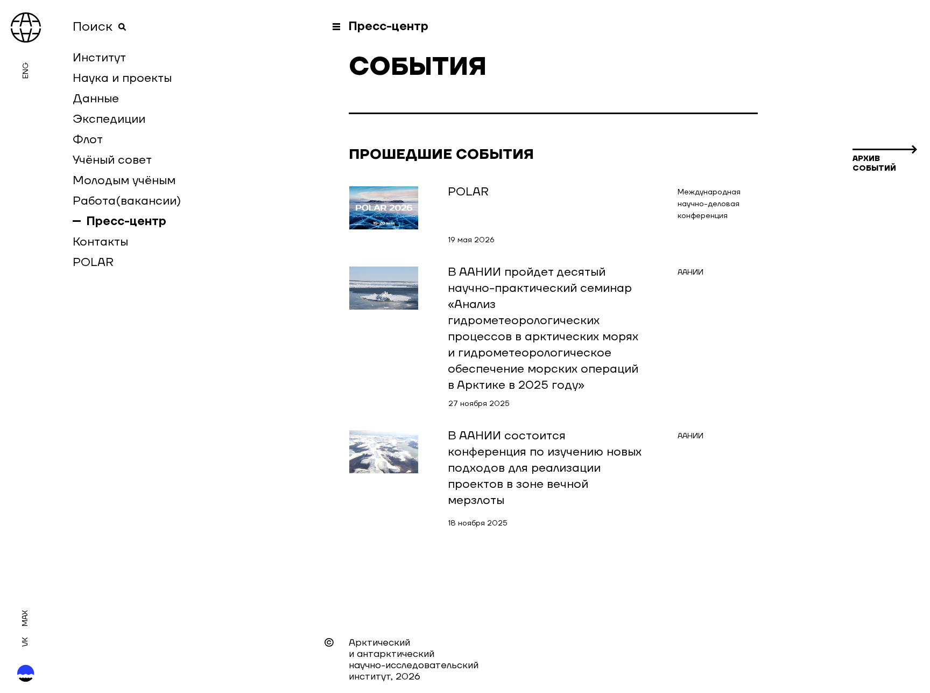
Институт (99, 57)
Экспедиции (109, 119)
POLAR (93, 262)
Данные (96, 98)
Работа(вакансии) (127, 200)
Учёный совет (112, 159)
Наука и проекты (122, 78)
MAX (25, 618)
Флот (88, 139)
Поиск (92, 26)
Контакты (100, 241)
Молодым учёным (124, 180)
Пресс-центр (126, 221)
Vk (25, 642)
